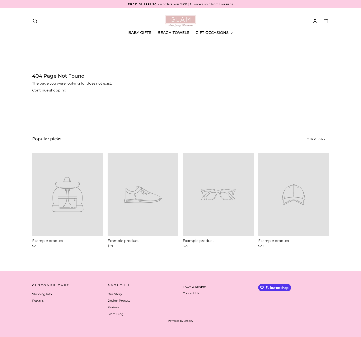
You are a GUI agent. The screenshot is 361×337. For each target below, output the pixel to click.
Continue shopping (49, 90)
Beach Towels (173, 32)
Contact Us (191, 293)
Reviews (113, 307)
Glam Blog (115, 314)
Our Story (115, 294)
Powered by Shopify (180, 320)
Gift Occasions (213, 32)
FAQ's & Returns (194, 287)
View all (316, 138)
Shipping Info (42, 294)
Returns (38, 300)
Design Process (119, 300)
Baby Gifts (139, 32)
